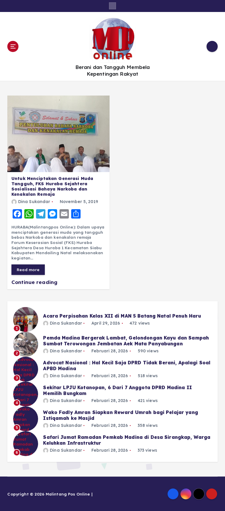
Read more (28, 269)
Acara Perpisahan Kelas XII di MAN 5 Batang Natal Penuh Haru (122, 316)
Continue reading (35, 282)
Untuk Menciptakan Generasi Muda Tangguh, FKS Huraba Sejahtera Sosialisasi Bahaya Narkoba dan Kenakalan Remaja (52, 186)
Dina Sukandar (34, 201)
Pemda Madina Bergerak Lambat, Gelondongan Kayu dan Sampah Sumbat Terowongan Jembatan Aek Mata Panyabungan (126, 341)
